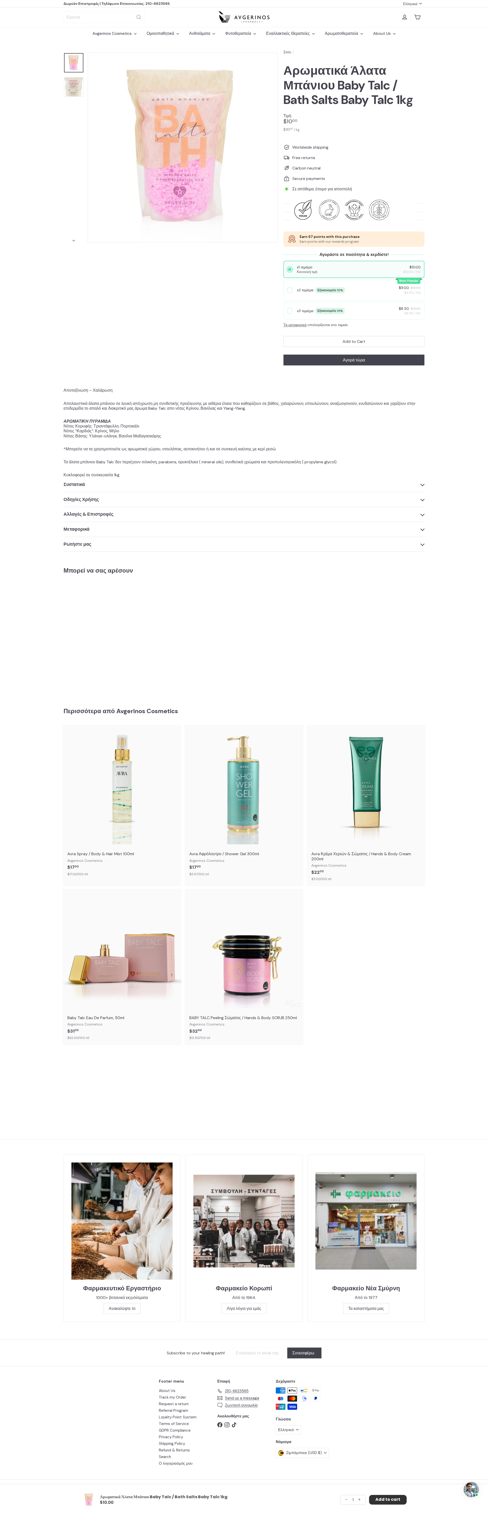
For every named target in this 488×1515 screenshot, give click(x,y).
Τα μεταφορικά (295, 325)
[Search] (139, 17)
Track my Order (172, 1397)
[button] (354, 270)
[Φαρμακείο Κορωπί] (244, 1221)
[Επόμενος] (74, 239)
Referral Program (173, 1410)
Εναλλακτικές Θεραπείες (288, 33)
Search (165, 1456)
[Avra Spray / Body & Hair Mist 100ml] (122, 803)
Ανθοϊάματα (200, 33)
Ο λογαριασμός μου (175, 1463)
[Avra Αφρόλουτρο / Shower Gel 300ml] (244, 803)
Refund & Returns (174, 1450)
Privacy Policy (171, 1437)
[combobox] (104, 17)
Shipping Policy (172, 1443)
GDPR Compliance (175, 1430)
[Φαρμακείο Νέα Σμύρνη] (366, 1221)
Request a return (174, 1403)
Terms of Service (174, 1423)
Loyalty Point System (177, 1417)
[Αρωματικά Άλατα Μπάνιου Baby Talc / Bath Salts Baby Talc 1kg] (91, 637)
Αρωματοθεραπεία (342, 33)
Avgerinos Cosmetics (113, 33)
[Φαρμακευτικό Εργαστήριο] (122, 1221)
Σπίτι (287, 52)
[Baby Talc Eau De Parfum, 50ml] (122, 967)
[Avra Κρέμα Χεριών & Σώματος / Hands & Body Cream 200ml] (366, 805)
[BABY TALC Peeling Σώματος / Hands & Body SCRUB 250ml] (244, 967)
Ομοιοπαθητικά (161, 33)
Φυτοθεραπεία (238, 33)
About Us (382, 33)
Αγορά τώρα (354, 360)
